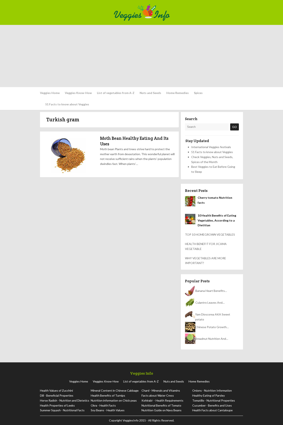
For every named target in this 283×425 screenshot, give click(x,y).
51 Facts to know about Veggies (67, 104)
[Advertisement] (141, 56)
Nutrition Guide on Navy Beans (161, 410)
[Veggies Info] (177, 12)
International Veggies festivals (211, 147)
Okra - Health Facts (103, 405)
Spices (198, 93)
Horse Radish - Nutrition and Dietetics (64, 400)
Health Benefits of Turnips (108, 395)
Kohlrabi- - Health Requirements (162, 400)
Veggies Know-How (78, 93)
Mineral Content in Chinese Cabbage (115, 390)
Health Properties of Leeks (57, 405)
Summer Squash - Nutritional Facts (62, 410)
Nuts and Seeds (150, 93)
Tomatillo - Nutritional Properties (213, 400)
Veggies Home (50, 93)
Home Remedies (177, 93)
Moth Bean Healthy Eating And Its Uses (134, 140)
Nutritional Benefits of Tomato (161, 405)
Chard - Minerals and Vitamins (161, 390)
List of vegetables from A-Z (115, 93)
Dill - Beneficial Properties (56, 395)
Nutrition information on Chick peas (114, 400)
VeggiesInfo (131, 420)
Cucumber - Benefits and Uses (212, 405)
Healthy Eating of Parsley (208, 395)
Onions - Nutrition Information (212, 390)
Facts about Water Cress (158, 395)
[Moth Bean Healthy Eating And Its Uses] (69, 154)
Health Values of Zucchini (56, 390)
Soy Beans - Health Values (108, 410)
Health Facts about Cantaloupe (212, 410)
